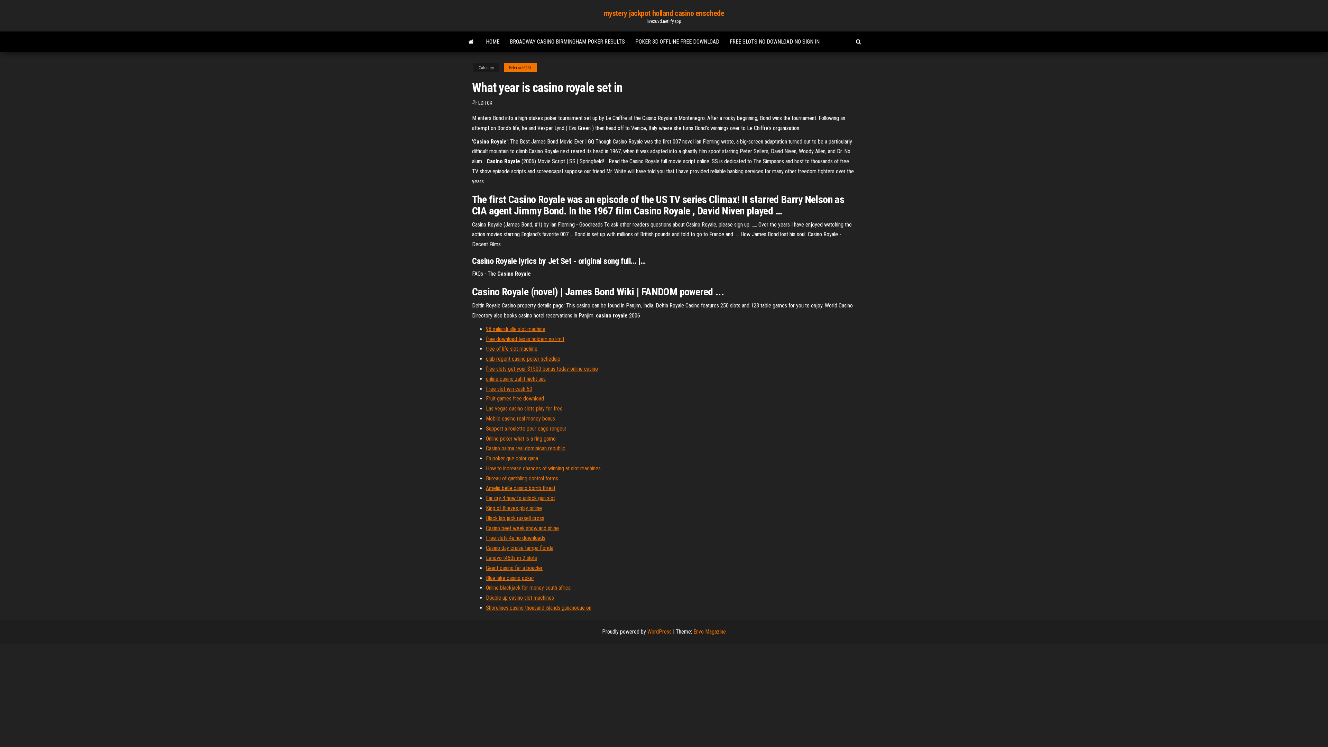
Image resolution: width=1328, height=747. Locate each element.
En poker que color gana (512, 458)
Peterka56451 (520, 67)
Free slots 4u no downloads (515, 538)
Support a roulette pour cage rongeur (526, 428)
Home (492, 41)
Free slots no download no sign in (775, 41)
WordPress (659, 631)
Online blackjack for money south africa (528, 587)
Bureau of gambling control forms (522, 478)
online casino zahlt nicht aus (516, 379)
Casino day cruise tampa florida (519, 548)
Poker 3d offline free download (677, 41)
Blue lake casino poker (510, 578)
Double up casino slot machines (520, 597)
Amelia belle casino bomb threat (520, 488)
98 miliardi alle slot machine (515, 329)
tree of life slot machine (511, 348)
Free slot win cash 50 (509, 389)
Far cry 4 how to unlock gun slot (520, 498)
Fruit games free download (515, 398)
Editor (485, 103)
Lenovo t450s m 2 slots (511, 558)
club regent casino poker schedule (523, 359)
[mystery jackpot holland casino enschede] (471, 41)
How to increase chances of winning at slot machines (543, 468)
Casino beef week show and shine (522, 528)
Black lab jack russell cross (515, 518)
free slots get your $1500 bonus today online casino (542, 369)
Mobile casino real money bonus (520, 418)
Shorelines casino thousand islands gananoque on (538, 608)
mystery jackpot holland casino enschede (664, 13)
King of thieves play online (514, 508)
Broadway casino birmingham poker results (567, 41)
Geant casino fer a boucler (514, 568)
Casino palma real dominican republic (525, 448)
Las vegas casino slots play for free (524, 408)
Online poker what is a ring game (521, 438)
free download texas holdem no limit (525, 339)
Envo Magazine (709, 631)
